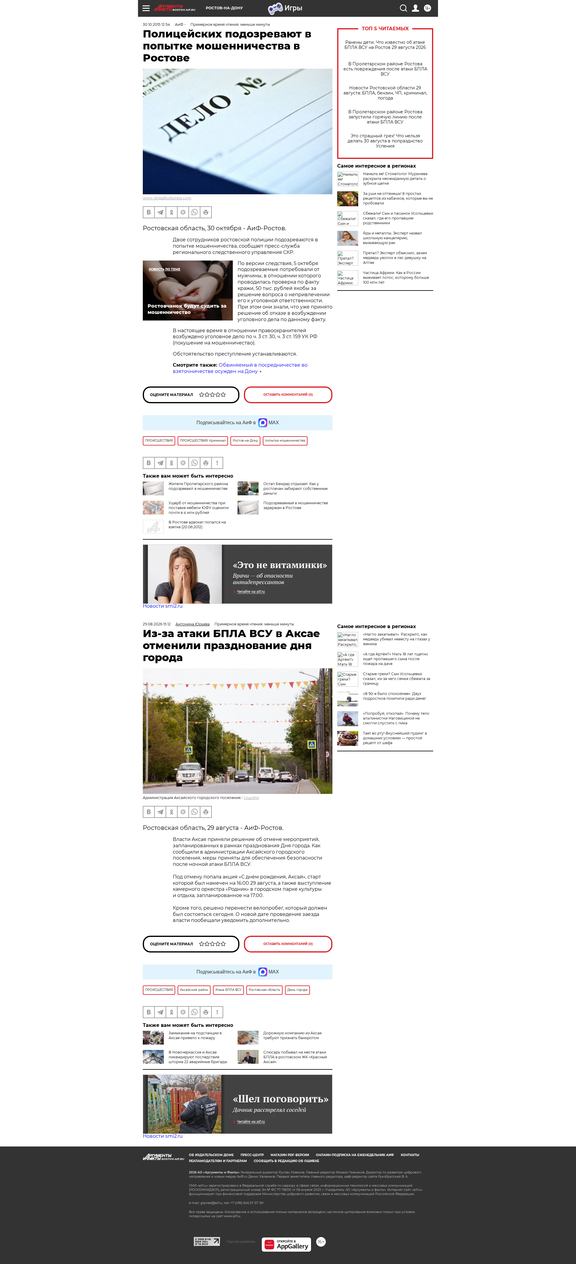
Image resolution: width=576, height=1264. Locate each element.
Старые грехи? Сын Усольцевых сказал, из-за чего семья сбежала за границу (396, 679)
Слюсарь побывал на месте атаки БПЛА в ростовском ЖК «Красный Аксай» (295, 1057)
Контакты (410, 1155)
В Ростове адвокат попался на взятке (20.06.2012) (197, 524)
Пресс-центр (252, 1155)
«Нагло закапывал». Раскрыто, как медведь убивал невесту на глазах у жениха (396, 639)
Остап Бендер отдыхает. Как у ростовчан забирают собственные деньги (295, 488)
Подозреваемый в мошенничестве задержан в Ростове (295, 505)
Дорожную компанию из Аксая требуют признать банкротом (292, 1035)
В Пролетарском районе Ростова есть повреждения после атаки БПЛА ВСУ (385, 69)
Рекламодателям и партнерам (218, 1161)
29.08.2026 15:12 (157, 624)
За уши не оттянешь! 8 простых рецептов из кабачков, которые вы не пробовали (398, 198)
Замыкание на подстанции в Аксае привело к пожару (195, 1035)
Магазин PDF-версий (290, 1155)
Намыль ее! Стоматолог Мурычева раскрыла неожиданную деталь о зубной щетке (395, 178)
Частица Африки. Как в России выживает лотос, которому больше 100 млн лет (396, 277)
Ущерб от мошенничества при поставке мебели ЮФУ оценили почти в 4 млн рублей (199, 508)
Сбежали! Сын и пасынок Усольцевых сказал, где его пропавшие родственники (398, 218)
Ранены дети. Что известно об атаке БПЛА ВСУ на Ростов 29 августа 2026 (385, 45)
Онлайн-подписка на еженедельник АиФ (355, 1155)
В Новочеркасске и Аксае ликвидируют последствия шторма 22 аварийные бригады (198, 1057)
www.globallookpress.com (167, 198)
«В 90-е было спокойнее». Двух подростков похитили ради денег (394, 696)
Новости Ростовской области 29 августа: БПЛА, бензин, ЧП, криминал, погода (385, 93)
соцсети (251, 797)
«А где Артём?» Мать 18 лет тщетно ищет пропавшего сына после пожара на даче (395, 659)
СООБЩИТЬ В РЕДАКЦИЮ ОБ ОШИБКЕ (286, 1161)
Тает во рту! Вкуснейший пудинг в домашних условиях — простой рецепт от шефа (395, 738)
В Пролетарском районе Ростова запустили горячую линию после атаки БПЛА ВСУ (385, 117)
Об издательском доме (211, 1155)
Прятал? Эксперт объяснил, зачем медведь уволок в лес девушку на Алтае (395, 258)
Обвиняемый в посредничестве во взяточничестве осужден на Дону (240, 368)
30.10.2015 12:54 (156, 24)
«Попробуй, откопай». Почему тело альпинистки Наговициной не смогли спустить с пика (396, 718)
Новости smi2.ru (163, 606)
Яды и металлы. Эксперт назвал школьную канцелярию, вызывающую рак (392, 238)
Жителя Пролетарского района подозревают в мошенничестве (198, 486)
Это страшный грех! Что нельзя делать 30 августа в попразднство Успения (385, 141)
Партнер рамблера (240, 1241)
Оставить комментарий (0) (288, 395)
